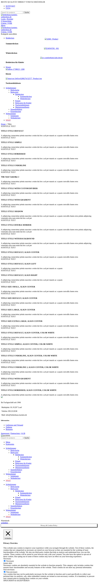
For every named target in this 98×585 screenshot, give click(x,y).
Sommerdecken (26, 96)
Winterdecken (25, 99)
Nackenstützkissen (22, 105)
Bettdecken (19, 94)
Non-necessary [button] (9, 570)
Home (3, 124)
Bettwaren (14, 92)
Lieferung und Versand (14, 425)
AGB (23, 433)
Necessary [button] (7, 559)
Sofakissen (15, 116)
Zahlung (9, 427)
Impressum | (5, 433)
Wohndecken (15, 118)
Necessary (10, 561)
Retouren (9, 429)
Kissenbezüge (16, 111)
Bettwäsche (15, 90)
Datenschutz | (16, 433)
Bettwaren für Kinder (23, 103)
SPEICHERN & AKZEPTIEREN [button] (16, 581)
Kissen (17, 101)
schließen (4, 523)
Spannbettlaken (16, 109)
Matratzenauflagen (22, 107)
